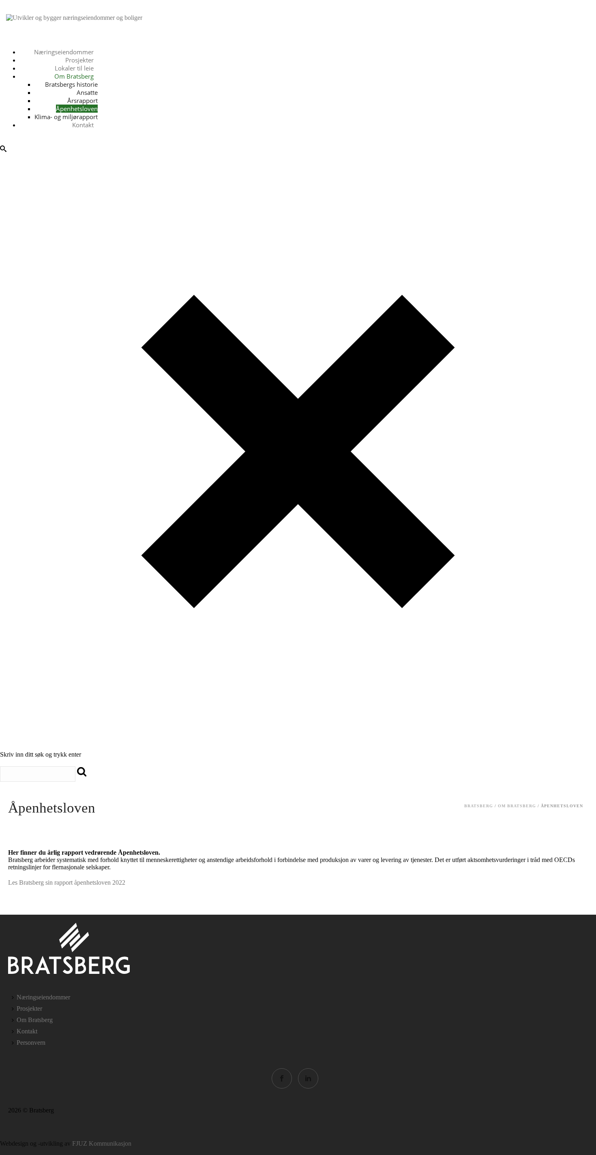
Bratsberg (478, 806)
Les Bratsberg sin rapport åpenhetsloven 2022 (66, 882)
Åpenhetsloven (77, 68)
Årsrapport (82, 60)
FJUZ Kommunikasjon (101, 1143)
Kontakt (83, 84)
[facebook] (282, 1078)
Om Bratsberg (74, 36)
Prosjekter (29, 1008)
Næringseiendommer (43, 997)
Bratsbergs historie (71, 44)
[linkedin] (308, 1078)
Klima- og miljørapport (66, 76)
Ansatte (87, 52)
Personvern (31, 1042)
